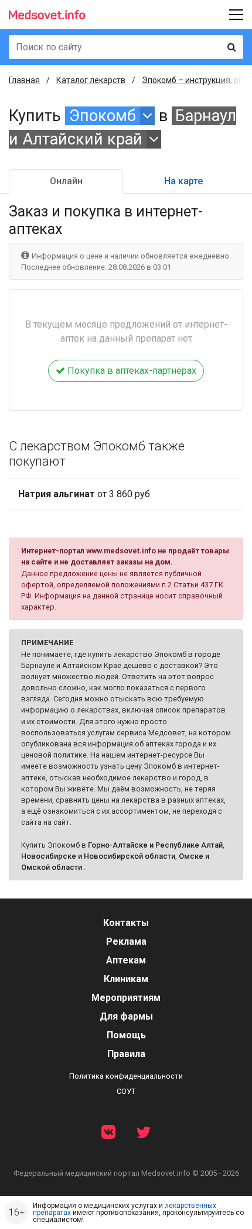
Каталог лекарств (90, 80)
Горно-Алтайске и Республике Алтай (155, 845)
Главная (24, 80)
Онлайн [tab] (66, 181)
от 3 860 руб (84, 494)
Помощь (126, 1035)
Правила (126, 1053)
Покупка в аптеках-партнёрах (130, 370)
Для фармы (126, 1016)
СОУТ (126, 1091)
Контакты (126, 922)
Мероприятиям (126, 997)
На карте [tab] (183, 181)
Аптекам (126, 960)
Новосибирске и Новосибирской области (98, 856)
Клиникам (126, 978)
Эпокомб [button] (102, 115)
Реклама (126, 941)
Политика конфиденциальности (126, 1076)
